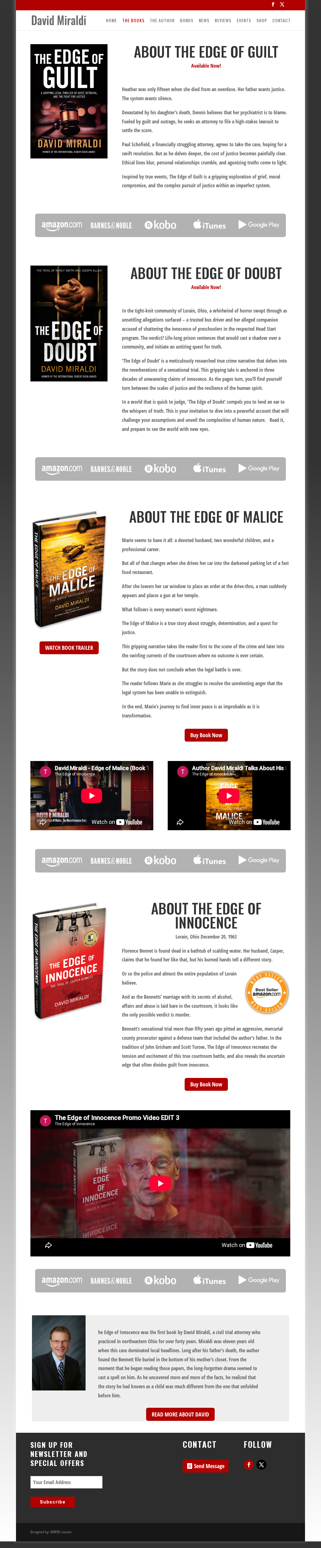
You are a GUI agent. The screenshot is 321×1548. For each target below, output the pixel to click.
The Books (133, 20)
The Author (162, 20)
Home (111, 20)
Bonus (186, 20)
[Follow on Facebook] (249, 1465)
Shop (261, 20)
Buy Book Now (206, 735)
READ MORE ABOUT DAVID (180, 1414)
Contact (281, 20)
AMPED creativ (60, 1532)
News (204, 20)
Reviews (223, 20)
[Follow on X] (261, 1465)
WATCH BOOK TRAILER (69, 647)
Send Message (209, 1466)
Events (244, 20)
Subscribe (53, 1502)
